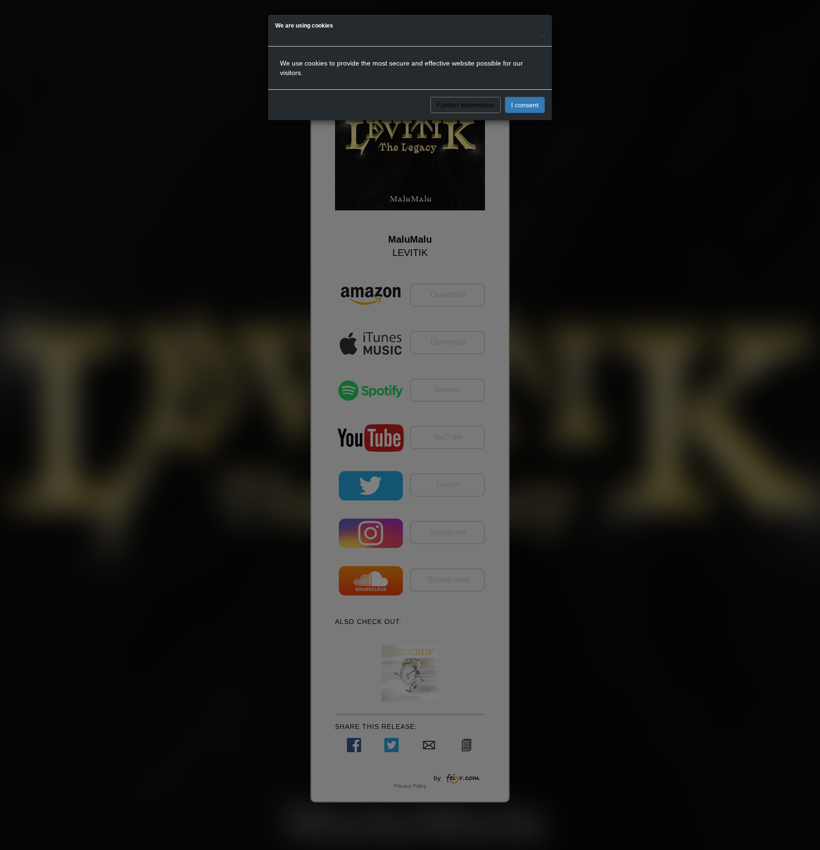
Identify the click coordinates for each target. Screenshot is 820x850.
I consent (525, 105)
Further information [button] (465, 105)
